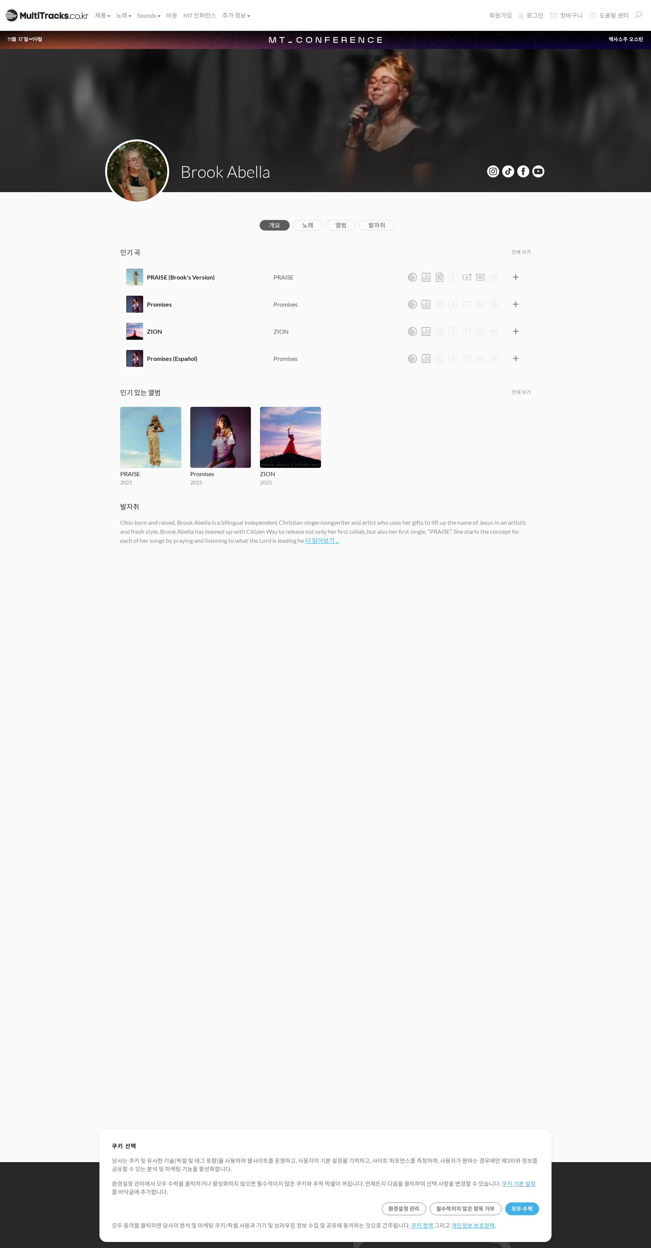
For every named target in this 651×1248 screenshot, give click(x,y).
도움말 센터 (614, 15)
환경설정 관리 (404, 1208)
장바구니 (571, 15)
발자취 (376, 225)
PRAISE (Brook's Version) (181, 277)
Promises (159, 304)
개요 (274, 225)
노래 (121, 15)
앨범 (341, 225)
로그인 (535, 15)
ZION (154, 331)
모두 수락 (522, 1208)
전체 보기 (521, 252)
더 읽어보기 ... (322, 540)
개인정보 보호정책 (473, 1225)
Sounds (146, 15)
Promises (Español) (172, 358)
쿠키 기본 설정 (519, 1183)
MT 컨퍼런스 (199, 15)
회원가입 (500, 15)
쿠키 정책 (422, 1225)
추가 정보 (234, 15)
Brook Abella (225, 171)
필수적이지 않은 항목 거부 (465, 1208)
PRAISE (283, 277)
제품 (100, 15)
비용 (171, 15)
